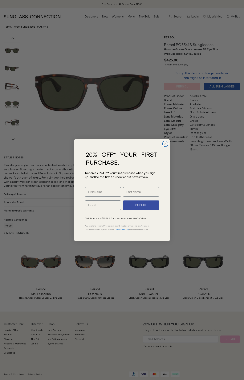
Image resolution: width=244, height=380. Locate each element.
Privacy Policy (122, 229)
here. (144, 218)
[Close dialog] (165, 144)
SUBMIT (141, 205)
